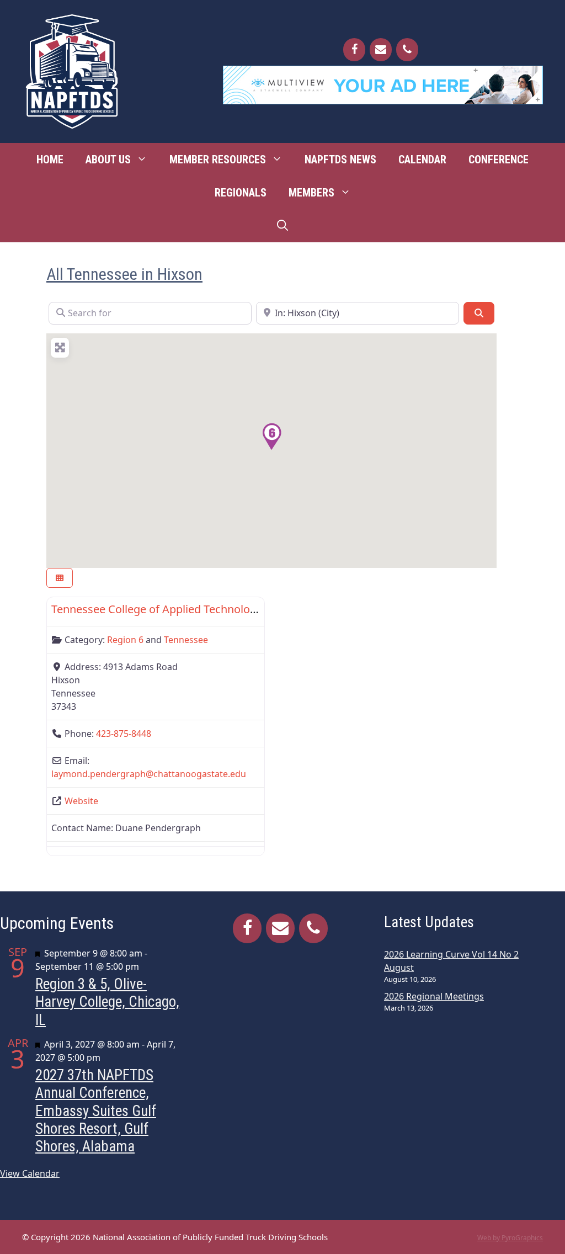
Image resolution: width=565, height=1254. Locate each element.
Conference (498, 159)
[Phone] (407, 49)
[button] (271, 436)
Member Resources (217, 159)
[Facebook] (354, 49)
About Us (108, 159)
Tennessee (186, 640)
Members (311, 192)
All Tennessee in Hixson (124, 274)
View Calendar (30, 1173)
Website (81, 801)
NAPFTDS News (340, 159)
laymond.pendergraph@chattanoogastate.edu (148, 774)
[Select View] (59, 578)
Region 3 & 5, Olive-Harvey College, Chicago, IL (107, 1002)
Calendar (422, 159)
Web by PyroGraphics (510, 1237)
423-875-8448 (123, 733)
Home (49, 159)
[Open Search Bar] (282, 225)
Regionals (240, 192)
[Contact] (381, 49)
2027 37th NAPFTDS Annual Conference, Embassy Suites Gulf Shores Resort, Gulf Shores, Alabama (95, 1110)
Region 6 (125, 640)
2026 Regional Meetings (434, 996)
